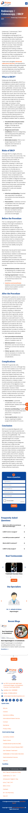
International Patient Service (11, 718)
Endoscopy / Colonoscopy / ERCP (13, 769)
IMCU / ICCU (6, 786)
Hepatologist (14, 611)
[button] (26, 3)
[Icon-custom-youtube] (17, 700)
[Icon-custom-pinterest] (10, 700)
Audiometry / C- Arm (9, 776)
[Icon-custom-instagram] (6, 700)
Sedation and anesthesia (13, 283)
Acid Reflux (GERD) (8, 737)
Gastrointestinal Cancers (10, 757)
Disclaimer (6, 725)
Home (3, 17)
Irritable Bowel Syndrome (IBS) (12, 744)
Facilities (7, 17)
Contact (5, 722)
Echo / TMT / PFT (8, 782)
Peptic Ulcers (7, 740)
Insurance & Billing (8, 715)
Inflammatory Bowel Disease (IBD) (13, 747)
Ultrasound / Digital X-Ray (10, 779)
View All (5, 760)
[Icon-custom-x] (13, 700)
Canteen (5, 789)
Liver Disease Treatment (10, 750)
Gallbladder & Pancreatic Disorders (13, 754)
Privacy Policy (7, 729)
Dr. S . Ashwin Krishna (14, 609)
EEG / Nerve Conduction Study (12, 772)
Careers (5, 712)
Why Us (5, 708)
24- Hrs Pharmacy (8, 793)
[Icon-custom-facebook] (2, 700)
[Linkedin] (21, 700)
